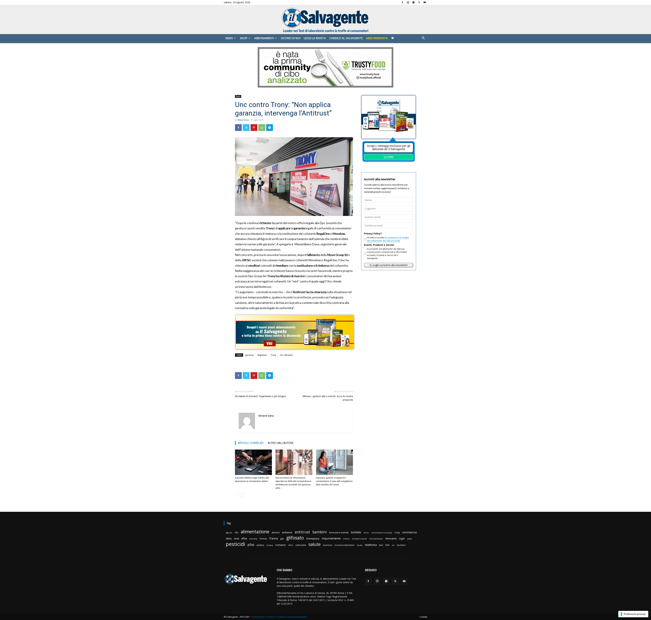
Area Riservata (377, 38)
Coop (397, 532)
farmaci (263, 538)
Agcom (229, 532)
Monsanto (391, 538)
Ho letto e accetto (388, 239)
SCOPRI (388, 157)
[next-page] (242, 495)
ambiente (287, 532)
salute (314, 544)
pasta (409, 539)
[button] (423, 38)
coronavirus (409, 532)
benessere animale (339, 532)
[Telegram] (413, 2)
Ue (393, 545)
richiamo (280, 545)
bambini (319, 532)
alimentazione (255, 531)
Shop (243, 38)
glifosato (295, 538)
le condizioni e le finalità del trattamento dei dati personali (388, 239)
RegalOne (262, 355)
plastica (260, 545)
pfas (251, 545)
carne (366, 532)
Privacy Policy (257, 616)
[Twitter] (419, 2)
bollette (356, 532)
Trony (273, 355)
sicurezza (327, 545)
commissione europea (381, 532)
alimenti (276, 532)
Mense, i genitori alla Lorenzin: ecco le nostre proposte (328, 398)
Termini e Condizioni (276, 616)
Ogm (402, 538)
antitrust (302, 532)
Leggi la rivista (315, 38)
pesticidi (235, 544)
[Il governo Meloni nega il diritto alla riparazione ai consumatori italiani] (253, 462)
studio (360, 545)
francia (273, 538)
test (381, 545)
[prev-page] (237, 495)
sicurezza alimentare (344, 545)
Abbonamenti (264, 38)
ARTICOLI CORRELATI (251, 443)
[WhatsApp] (261, 127)
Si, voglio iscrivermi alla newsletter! (389, 265)
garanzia (249, 355)
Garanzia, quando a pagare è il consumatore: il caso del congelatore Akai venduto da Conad (334, 481)
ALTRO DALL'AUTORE (280, 443)
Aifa (236, 532)
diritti (236, 538)
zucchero (401, 545)
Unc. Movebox (286, 355)
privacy (270, 545)
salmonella (300, 545)
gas (282, 538)
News (229, 38)
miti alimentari (376, 538)
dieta (229, 538)
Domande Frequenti (297, 616)
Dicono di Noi (290, 38)
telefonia (371, 545)
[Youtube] (424, 2)
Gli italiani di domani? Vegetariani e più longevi (260, 396)
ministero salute (359, 538)
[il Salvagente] (325, 19)
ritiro (290, 545)
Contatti (423, 616)
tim (387, 545)
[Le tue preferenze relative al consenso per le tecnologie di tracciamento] (633, 614)
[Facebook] (402, 2)
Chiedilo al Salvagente (346, 38)
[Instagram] (407, 2)
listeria (346, 538)
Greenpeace (312, 538)
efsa (244, 538)
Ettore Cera (243, 120)
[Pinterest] (254, 127)
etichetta (253, 538)
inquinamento (331, 538)
